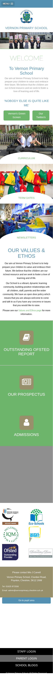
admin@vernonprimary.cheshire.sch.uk (25, 590)
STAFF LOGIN (26, 651)
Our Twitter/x (41, 115)
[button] (8, 3)
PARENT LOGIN (26, 658)
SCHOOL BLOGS (26, 665)
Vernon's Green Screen (16, 115)
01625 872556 (12, 586)
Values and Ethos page (30, 310)
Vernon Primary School (26, 28)
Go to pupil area (26, 600)
